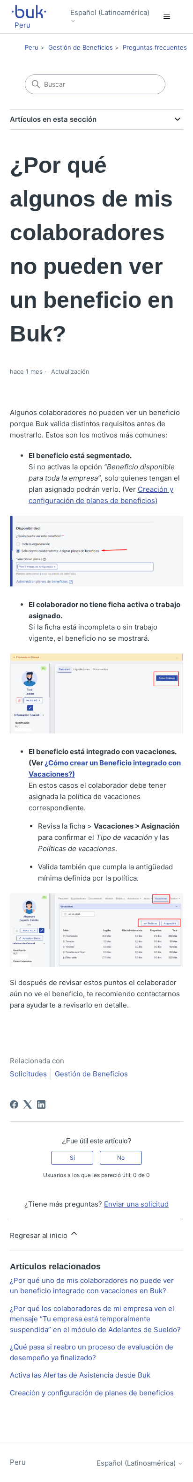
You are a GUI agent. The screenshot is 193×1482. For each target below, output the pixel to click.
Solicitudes (28, 1073)
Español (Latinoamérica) (109, 12)
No (121, 1157)
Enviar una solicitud (136, 1204)
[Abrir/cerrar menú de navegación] (166, 16)
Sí (72, 1157)
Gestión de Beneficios (80, 47)
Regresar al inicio (39, 1235)
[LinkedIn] (41, 1104)
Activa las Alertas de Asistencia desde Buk (80, 1375)
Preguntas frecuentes (155, 47)
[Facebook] (14, 1104)
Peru (31, 47)
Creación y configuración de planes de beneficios (92, 1392)
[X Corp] (27, 1104)
